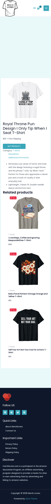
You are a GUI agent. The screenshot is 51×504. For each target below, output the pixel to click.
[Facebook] (5, 412)
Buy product (14, 146)
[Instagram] (11, 412)
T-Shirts (16, 150)
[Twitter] (18, 412)
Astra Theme (31, 498)
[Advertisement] (25, 43)
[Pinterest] (24, 412)
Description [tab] (13, 154)
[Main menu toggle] (46, 8)
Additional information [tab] (18, 157)
